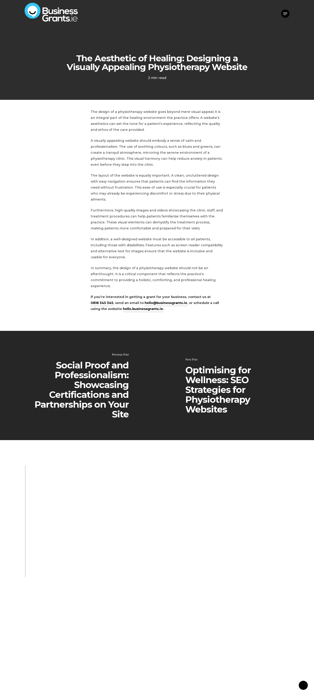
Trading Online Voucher (51, 542)
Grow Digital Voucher (124, 529)
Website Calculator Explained (135, 536)
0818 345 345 (102, 303)
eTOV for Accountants (50, 536)
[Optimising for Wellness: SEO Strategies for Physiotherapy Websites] (235, 385)
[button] (285, 14)
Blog (35, 522)
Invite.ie (60, 575)
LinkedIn (81, 549)
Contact (114, 496)
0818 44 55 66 (42, 496)
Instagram (61, 549)
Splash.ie (38, 568)
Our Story (51, 522)
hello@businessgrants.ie (166, 303)
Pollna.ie (78, 575)
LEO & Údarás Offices (81, 522)
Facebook (39, 549)
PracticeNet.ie (62, 568)
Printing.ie (39, 575)
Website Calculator (89, 536)
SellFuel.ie (99, 575)
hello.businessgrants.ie (143, 309)
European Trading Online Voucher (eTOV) (66, 529)
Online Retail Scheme (94, 542)
